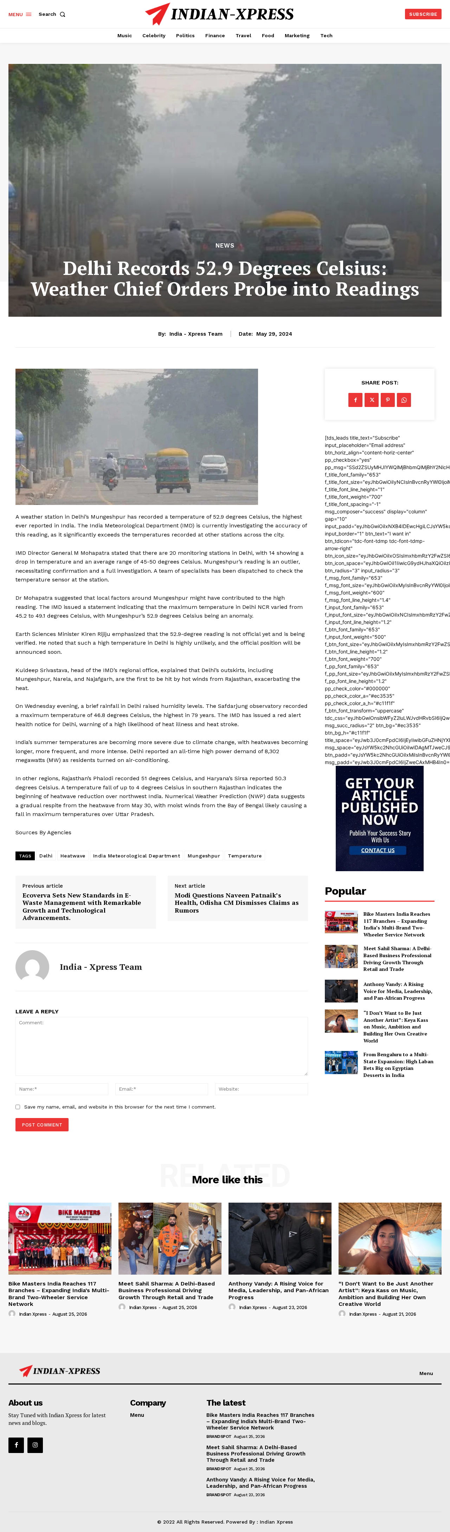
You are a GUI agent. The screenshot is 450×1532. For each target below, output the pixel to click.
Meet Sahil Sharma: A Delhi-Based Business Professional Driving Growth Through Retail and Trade (398, 958)
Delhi (46, 856)
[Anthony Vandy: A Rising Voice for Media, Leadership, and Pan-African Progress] (341, 991)
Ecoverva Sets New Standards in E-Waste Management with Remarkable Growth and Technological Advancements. (81, 907)
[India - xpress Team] (32, 967)
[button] (53, 14)
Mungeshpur (204, 856)
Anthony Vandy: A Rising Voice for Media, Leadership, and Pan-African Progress (398, 991)
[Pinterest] (388, 400)
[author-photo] (13, 1314)
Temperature (245, 856)
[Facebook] (355, 400)
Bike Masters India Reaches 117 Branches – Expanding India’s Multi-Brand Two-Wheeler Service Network (397, 924)
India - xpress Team (196, 334)
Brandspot (219, 1436)
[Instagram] (35, 1445)
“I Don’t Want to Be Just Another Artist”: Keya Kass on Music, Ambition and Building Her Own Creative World (396, 1027)
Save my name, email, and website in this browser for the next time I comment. (120, 1107)
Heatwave (72, 856)
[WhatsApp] (404, 400)
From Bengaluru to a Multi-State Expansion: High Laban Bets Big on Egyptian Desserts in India (398, 1064)
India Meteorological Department (136, 856)
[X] (372, 400)
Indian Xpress (33, 1314)
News (225, 246)
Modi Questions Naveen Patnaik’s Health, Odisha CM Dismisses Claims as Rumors (237, 903)
